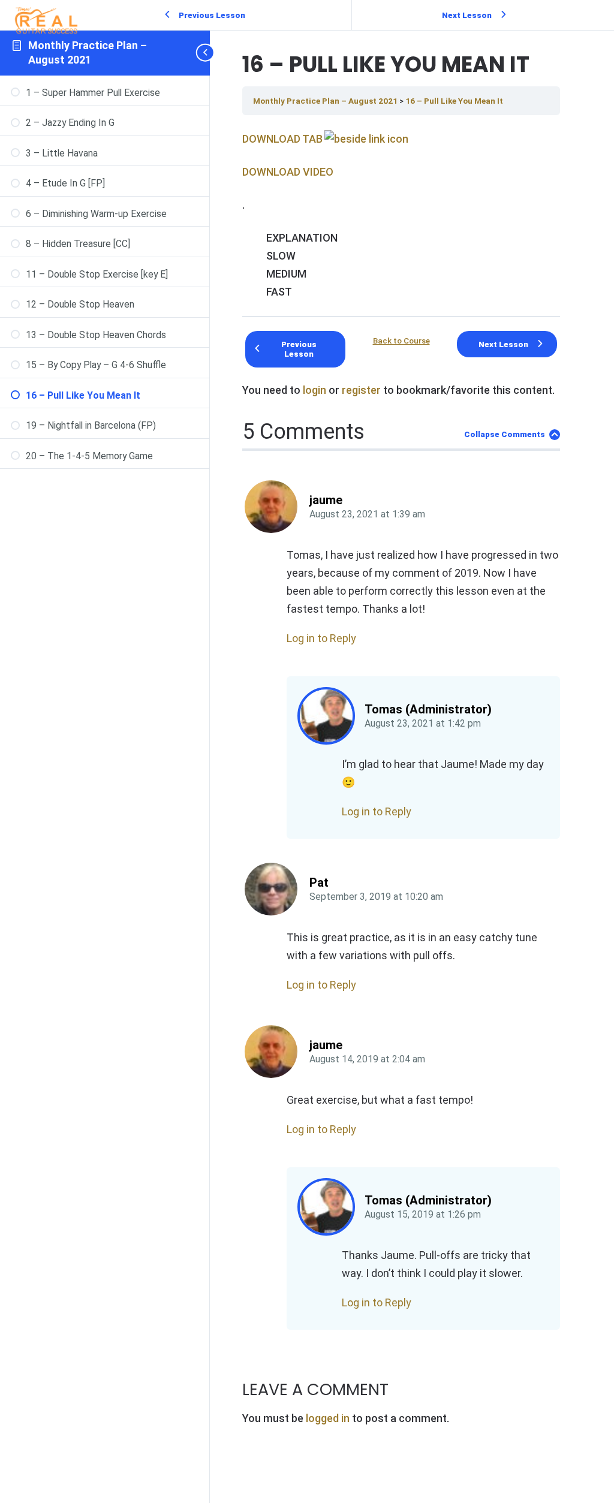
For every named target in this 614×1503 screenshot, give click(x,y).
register (361, 390)
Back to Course (401, 341)
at (367, 514)
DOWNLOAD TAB (282, 138)
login (314, 390)
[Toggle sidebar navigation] (206, 53)
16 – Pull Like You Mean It (454, 101)
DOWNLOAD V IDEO (287, 171)
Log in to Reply (321, 638)
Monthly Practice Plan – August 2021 (326, 101)
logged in (328, 1418)
